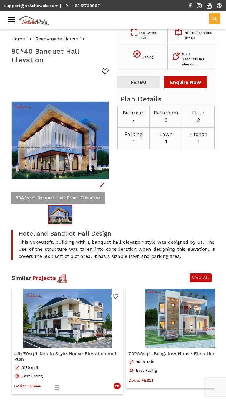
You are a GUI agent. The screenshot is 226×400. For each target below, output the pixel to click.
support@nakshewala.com (31, 5)
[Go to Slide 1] (60, 214)
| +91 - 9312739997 (80, 5)
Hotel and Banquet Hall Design (65, 233)
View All (200, 278)
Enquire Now (185, 82)
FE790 (138, 82)
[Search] (214, 18)
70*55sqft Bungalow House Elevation (171, 353)
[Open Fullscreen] (60, 140)
